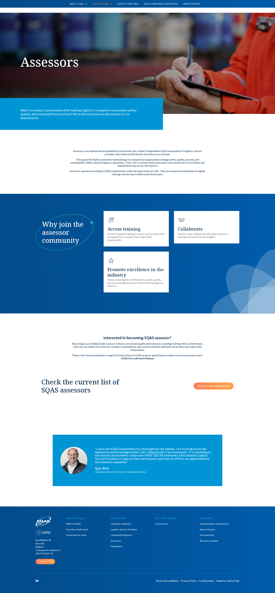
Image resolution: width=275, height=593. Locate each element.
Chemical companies (121, 523)
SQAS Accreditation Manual (137, 358)
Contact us (45, 561)
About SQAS (77, 4)
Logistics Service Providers (124, 529)
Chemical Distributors (121, 535)
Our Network (100, 4)
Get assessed (207, 535)
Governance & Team (76, 535)
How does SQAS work (77, 529)
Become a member (209, 540)
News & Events (191, 4)
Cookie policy (206, 580)
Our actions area (128, 4)
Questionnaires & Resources (161, 4)
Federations (117, 546)
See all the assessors (213, 385)
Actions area (161, 523)
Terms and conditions (167, 580)
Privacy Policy (189, 580)
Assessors (116, 540)
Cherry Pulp (232, 580)
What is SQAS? (73, 523)
